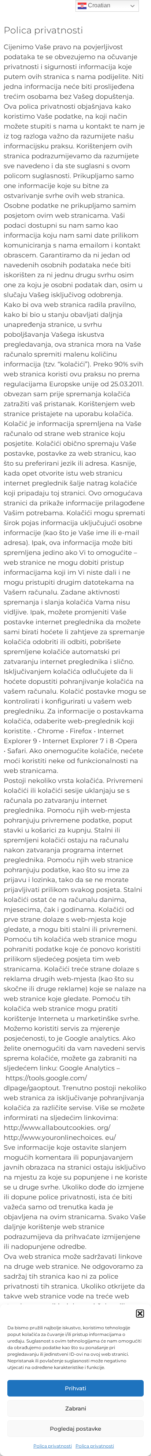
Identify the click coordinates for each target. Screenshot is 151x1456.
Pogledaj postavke (75, 1428)
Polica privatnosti (52, 1446)
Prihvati (75, 1388)
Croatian (98, 5)
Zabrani (75, 1408)
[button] (140, 1313)
